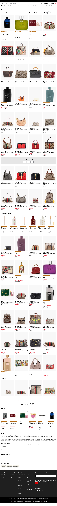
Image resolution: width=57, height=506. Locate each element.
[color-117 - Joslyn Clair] (48, 232)
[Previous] (44, 71)
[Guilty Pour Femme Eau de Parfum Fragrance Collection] (7, 363)
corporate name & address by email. (42, 501)
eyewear (23, 435)
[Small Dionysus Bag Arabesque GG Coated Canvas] (49, 363)
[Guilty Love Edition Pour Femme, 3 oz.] (21, 243)
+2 (35, 427)
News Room (28, 484)
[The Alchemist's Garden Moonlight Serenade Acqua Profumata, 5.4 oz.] (14, 220)
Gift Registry (19, 493)
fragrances (27, 435)
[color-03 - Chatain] (4, 232)
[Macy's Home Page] (4, 3)
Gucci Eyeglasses (9, 466)
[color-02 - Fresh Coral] (34, 427)
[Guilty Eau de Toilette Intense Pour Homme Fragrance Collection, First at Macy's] (7, 23)
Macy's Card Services (12, 480)
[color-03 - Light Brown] (21, 232)
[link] (7, 36)
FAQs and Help (3, 474)
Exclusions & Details (41, 484)
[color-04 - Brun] (3, 232)
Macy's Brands (20, 480)
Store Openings (20, 488)
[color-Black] (39, 428)
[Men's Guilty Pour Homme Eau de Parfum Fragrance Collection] (7, 94)
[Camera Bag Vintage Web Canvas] (35, 243)
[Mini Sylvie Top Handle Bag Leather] (21, 94)
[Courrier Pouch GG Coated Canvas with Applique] (7, 267)
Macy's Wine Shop (20, 482)
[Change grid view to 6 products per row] (46, 12)
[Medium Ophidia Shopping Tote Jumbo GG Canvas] (49, 142)
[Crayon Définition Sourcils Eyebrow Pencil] (24, 220)
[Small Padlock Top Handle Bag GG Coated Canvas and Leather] (35, 49)
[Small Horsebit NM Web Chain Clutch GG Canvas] (21, 388)
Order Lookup (2, 477)
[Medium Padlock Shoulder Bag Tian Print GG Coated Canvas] (49, 388)
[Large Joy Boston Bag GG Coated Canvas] (49, 243)
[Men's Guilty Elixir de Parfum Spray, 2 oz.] (21, 23)
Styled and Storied (29, 489)
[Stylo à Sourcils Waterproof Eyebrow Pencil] (5, 220)
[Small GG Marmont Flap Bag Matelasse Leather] (35, 292)
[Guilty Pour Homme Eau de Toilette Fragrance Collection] (49, 292)
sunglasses (34, 444)
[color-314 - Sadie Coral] (49, 232)
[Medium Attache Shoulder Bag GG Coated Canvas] (49, 49)
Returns (2, 480)
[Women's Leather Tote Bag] (7, 72)
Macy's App (19, 477)
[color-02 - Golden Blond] (20, 232)
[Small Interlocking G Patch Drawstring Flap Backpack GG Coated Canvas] (7, 317)
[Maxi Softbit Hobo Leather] (35, 363)
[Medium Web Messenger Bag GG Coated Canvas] (35, 388)
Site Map (28, 486)
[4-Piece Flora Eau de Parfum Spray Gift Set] (21, 363)
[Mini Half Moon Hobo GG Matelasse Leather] (21, 119)
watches (21, 435)
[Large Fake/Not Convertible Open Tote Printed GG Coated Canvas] (35, 317)
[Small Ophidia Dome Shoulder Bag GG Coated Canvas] (7, 340)
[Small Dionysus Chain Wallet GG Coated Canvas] (49, 119)
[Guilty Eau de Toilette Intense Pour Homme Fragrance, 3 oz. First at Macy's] (52, 416)
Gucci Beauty (3, 466)
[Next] (12, 71)
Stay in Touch (20, 485)
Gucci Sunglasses (16, 466)
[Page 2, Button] (35, 403)
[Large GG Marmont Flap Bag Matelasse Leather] (35, 340)
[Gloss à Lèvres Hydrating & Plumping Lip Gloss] (52, 220)
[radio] (1, 232)
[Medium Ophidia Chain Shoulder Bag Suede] (21, 142)
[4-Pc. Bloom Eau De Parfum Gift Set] (35, 23)
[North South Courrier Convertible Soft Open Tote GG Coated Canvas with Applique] (21, 49)
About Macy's (28, 474)
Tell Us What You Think (21, 491)
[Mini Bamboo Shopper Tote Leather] (35, 267)
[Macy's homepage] (1, 8)
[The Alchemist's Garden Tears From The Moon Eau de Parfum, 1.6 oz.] (42, 220)
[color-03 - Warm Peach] (31, 427)
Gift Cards (11, 477)
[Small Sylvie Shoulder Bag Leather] (35, 173)
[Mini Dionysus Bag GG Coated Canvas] (21, 317)
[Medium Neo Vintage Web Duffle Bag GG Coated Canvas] (21, 340)
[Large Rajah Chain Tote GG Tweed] (7, 49)
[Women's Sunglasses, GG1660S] (42, 416)
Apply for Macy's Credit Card (13, 474)
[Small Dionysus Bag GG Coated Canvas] (21, 72)
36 (33, 403)
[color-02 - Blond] (1, 232)
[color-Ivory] (42, 428)
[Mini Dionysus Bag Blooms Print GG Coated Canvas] (35, 196)
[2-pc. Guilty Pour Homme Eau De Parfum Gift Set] (5, 416)
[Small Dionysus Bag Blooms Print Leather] (49, 72)
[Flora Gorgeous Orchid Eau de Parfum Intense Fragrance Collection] (21, 267)
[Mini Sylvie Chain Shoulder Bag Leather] (21, 173)
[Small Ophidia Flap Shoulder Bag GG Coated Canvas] (21, 292)
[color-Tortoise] (40, 428)
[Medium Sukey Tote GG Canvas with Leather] (49, 173)
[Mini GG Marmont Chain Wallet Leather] (7, 243)
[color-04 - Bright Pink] (32, 427)
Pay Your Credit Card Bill (13, 482)
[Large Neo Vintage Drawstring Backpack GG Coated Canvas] (49, 196)
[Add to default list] (8, 216)
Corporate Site (28, 477)
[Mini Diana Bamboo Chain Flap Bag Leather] (35, 94)
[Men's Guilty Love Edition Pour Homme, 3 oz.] (49, 94)
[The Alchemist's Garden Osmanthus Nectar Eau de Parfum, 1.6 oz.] (33, 220)
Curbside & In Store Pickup (21, 474)
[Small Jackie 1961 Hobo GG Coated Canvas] (7, 142)
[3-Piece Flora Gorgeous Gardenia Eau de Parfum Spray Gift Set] (7, 292)
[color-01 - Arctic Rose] (29, 427)
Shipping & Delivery (3, 482)
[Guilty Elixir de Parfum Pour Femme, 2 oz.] (49, 267)
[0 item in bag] (55, 3)
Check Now (45, 484)
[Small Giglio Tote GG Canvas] (49, 23)
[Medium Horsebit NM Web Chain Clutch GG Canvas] (7, 119)
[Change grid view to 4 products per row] (44, 12)
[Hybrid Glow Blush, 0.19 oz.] (33, 416)
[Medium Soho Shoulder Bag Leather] (7, 173)
